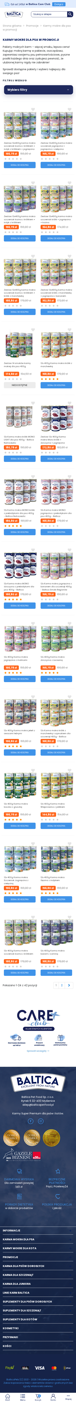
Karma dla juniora (17, 1284)
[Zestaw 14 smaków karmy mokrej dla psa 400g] (20, 343)
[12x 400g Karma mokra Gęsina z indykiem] (56, 857)
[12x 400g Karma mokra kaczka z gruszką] (20, 784)
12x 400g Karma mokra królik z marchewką (56, 365)
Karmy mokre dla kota (19, 1248)
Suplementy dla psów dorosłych (27, 1301)
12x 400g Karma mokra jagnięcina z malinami (16, 658)
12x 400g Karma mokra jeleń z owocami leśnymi (19, 732)
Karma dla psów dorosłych (23, 1266)
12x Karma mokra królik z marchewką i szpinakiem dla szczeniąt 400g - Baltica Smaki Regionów (55, 735)
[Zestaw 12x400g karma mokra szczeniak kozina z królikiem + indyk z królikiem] (20, 196)
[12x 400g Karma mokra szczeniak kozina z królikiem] (20, 930)
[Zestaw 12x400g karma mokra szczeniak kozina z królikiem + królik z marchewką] (20, 269)
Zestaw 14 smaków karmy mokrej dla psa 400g (17, 365)
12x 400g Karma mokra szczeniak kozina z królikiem (18, 952)
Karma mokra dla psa (18, 1239)
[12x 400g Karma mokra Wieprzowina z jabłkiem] (56, 784)
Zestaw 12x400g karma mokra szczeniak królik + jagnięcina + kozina (56, 219)
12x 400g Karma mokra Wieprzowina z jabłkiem (53, 805)
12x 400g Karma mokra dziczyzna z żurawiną (53, 658)
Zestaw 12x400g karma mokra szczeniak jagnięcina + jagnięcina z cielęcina (56, 146)
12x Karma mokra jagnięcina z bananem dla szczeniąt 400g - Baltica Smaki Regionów (56, 586)
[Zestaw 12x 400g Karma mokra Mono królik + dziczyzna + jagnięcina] (56, 416)
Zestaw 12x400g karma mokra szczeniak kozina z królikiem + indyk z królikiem (19, 219)
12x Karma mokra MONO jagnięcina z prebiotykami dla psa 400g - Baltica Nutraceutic (56, 515)
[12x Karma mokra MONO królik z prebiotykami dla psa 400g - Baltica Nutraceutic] (20, 490)
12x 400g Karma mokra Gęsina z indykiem (53, 879)
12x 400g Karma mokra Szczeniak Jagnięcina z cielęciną (16, 880)
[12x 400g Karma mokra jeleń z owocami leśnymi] (20, 710)
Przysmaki (10, 1337)
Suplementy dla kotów (20, 1319)
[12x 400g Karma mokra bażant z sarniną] (56, 930)
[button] (52, 14)
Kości (7, 1346)
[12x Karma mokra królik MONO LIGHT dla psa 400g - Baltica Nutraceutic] (20, 416)
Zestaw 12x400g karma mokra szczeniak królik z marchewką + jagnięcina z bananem (56, 292)
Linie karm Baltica (16, 1293)
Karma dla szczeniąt (18, 1275)
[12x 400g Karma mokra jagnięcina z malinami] (20, 637)
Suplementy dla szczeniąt (22, 1310)
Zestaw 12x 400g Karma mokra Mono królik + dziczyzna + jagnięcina (53, 439)
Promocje (10, 1257)
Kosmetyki (10, 1328)
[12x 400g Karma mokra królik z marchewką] (56, 343)
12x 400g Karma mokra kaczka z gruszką (16, 805)
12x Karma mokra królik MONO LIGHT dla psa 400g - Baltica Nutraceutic (19, 439)
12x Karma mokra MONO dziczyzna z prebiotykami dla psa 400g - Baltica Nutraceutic (19, 588)
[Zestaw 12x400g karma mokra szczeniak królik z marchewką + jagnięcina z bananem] (56, 269)
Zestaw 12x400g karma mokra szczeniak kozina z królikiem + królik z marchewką (19, 292)
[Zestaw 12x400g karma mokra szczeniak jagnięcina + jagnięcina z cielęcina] (56, 123)
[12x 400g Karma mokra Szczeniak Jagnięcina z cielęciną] (20, 857)
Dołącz (58, 4)
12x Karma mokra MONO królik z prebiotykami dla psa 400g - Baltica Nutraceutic (19, 513)
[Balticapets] (14, 14)
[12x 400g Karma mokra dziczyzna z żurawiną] (56, 637)
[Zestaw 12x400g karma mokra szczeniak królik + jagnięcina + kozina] (56, 196)
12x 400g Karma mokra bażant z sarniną (53, 952)
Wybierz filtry (17, 90)
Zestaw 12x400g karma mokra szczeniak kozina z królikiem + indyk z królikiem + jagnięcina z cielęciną (19, 147)
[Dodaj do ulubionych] (33, 109)
